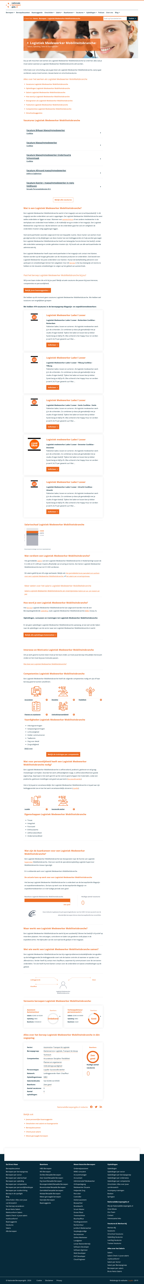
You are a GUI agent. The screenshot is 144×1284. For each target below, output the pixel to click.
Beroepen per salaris (115, 1268)
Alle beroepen (11, 1231)
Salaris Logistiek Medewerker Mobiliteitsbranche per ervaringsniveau (51, 591)
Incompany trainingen (115, 1190)
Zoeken (131, 18)
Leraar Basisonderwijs (82, 1244)
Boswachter (78, 1203)
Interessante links (114, 1218)
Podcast (101, 12)
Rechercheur (79, 1225)
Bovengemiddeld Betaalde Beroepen (54, 1184)
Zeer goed (47, 1084)
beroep (72, 263)
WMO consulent (80, 1171)
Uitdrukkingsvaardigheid (53, 1066)
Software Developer (81, 1247)
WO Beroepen (45, 1171)
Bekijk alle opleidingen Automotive (39, 635)
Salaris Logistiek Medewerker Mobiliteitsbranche (45, 92)
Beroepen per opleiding (15, 1181)
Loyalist (75, 788)
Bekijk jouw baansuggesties (36, 290)
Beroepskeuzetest (23, 12)
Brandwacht (78, 1206)
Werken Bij (111, 1228)
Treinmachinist (79, 1215)
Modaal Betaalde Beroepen (50, 1193)
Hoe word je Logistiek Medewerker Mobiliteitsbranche (48, 96)
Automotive (48, 1047)
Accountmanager (80, 1175)
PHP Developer (79, 1256)
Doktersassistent (80, 1200)
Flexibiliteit (66, 1058)
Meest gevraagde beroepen (37, 1136)
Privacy (59, 1280)
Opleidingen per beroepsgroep (119, 1175)
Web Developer (80, 1253)
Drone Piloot (78, 1212)
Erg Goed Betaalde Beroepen (51, 1181)
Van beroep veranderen (15, 1206)
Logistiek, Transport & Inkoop (67, 1051)
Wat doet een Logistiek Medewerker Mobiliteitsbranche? (45, 664)
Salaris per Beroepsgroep (117, 1265)
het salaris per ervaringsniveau (78, 576)
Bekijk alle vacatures (63, 200)
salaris (39, 561)
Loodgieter (78, 1240)
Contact (110, 1215)
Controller (77, 1197)
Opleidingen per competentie (118, 1181)
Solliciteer (52, 345)
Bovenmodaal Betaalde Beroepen (53, 1187)
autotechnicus (67, 219)
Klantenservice (49, 1051)
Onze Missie (112, 1209)
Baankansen (68, 12)
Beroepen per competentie (16, 1184)
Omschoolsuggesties (34, 113)
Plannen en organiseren (53, 1062)
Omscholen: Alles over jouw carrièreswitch (16, 1201)
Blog (116, 12)
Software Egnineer (81, 1250)
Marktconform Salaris (14, 1212)
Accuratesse (48, 1058)
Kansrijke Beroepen (47, 1200)
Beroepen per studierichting (16, 1190)
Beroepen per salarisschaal (16, 1178)
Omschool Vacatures (115, 1234)
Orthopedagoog (80, 1184)
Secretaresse (79, 1234)
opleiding (44, 611)
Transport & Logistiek (61, 1047)
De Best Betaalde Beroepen (50, 1175)
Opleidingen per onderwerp (118, 1178)
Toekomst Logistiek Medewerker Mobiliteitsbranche (47, 105)
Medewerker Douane (82, 1187)
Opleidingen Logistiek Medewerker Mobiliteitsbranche (48, 88)
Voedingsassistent (80, 1222)
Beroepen (9, 12)
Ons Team (111, 1212)
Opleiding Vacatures (115, 1237)
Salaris (58, 12)
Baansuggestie (37, 12)
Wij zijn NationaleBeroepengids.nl (120, 1206)
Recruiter (77, 1193)
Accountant (78, 1178)
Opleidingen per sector (116, 1171)
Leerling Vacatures (114, 1240)
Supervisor (28, 862)
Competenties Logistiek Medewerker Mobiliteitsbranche (48, 109)
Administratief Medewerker (84, 1181)
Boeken (110, 1193)
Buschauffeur (79, 1218)
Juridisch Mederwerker (82, 1228)
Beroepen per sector (14, 1175)
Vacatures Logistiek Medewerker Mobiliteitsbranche (47, 84)
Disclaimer (49, 1280)
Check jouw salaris (33, 1132)
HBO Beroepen (45, 1168)
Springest (111, 1197)
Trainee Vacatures (114, 1243)
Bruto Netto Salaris (13, 1209)
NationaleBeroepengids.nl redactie (72, 1107)
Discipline (57, 1058)
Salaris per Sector (114, 1262)
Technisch (47, 1055)
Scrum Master (79, 1209)
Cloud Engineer (79, 1259)
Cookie (39, 1280)
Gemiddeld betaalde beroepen (51, 1190)
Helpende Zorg (79, 1190)
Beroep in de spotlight (14, 1193)
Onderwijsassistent (81, 1168)
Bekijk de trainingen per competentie (63, 754)
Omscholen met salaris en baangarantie (42, 1123)
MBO (87, 611)
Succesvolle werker (74, 779)
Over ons (109, 12)
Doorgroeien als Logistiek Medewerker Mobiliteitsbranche (49, 101)
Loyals (130, 1280)
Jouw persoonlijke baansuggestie (39, 1119)
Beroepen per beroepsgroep (17, 1171)
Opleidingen (90, 12)
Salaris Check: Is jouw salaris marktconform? (16, 1217)
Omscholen (48, 12)
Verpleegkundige (80, 1231)
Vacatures (79, 12)
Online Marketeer (80, 1237)
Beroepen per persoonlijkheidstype (19, 1187)
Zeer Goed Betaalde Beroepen (51, 1178)
